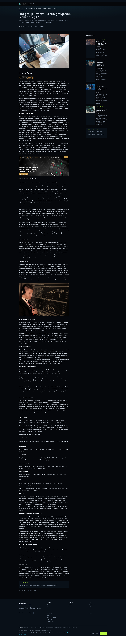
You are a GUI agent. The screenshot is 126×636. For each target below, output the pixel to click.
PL (32, 612)
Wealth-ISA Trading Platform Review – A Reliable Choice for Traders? (101, 44)
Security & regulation (51, 617)
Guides (48, 615)
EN (19, 612)
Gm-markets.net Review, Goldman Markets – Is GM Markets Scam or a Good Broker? (100, 65)
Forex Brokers (32, 590)
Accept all (103, 633)
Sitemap (91, 613)
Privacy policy (92, 604)
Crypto (48, 604)
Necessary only (94, 633)
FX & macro (49, 619)
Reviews (49, 611)
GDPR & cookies (92, 606)
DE (23, 612)
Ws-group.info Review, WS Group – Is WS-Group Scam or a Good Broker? (101, 111)
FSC (19, 8)
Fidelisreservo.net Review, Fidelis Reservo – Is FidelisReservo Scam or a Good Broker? (101, 89)
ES (26, 612)
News (48, 606)
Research (49, 608)
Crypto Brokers (26, 8)
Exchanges (49, 613)
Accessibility (91, 608)
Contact (69, 606)
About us (70, 604)
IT (29, 612)
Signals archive (50, 621)
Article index (70, 608)
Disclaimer (91, 611)
